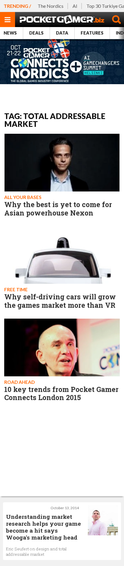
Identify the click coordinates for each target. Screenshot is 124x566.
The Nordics (51, 6)
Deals (36, 32)
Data (62, 32)
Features (92, 32)
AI (75, 6)
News (10, 32)
